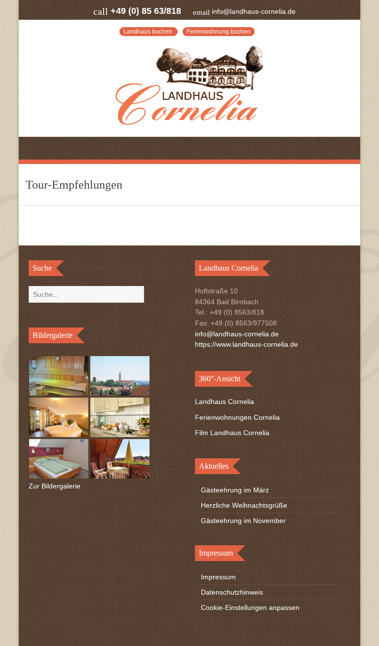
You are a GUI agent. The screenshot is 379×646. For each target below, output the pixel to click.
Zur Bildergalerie (54, 486)
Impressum (218, 577)
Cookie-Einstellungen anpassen (250, 607)
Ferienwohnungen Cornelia (237, 417)
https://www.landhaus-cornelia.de (246, 344)
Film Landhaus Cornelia (232, 433)
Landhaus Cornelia (224, 401)
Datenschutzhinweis (232, 592)
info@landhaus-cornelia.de (254, 11)
